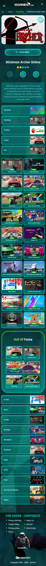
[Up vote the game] (36, 74)
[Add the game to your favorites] (40, 19)
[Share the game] (10, 74)
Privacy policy (13, 528)
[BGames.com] (2, 11)
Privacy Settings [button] (14, 520)
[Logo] (23, 4)
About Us (30, 520)
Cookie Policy (13, 524)
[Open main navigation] (4, 6)
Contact (29, 524)
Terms (10, 532)
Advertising (31, 528)
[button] (42, 4)
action (10, 12)
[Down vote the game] (23, 74)
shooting (20, 12)
